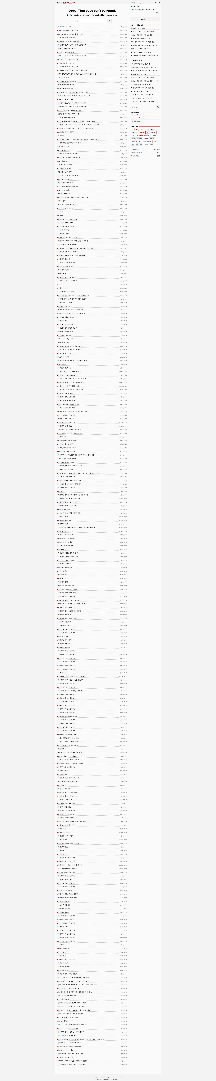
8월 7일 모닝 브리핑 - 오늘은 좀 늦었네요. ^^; (70, 157)
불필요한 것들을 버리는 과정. (66, 331)
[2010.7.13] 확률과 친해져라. (66, 1021)
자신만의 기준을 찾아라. (64, 564)
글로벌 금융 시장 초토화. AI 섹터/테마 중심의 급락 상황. (73, 92)
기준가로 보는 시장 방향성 (65, 426)
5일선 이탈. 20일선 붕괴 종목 (66, 585)
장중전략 (142, 132)
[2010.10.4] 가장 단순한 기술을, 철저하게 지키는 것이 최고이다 (75, 1010)
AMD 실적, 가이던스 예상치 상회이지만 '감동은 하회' (72, 56)
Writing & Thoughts (136, 121)
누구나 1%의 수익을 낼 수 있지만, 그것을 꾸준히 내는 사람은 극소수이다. (77, 527)
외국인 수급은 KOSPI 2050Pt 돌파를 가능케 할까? (72, 821)
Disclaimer (102, 1077)
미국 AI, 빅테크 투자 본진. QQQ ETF (68, 59)
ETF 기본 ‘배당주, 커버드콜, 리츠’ (141, 49)
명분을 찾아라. (62, 549)
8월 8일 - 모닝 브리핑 (64, 150)
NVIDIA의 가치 (62, 201)
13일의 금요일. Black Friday (65, 99)
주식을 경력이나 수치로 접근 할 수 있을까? (69, 611)
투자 (140, 141)
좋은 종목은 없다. (63, 952)
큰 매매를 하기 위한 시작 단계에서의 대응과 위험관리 (72, 299)
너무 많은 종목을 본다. (64, 509)
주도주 (151, 144)
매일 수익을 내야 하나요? (65, 640)
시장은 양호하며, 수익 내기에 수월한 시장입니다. (71, 763)
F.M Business (62, 364)
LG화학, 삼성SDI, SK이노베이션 (67, 448)
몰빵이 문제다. (62, 673)
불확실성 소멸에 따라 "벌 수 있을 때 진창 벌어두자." (71, 255)
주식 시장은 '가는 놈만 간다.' (65, 1057)
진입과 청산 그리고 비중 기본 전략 (67, 825)
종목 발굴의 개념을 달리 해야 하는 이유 (68, 778)
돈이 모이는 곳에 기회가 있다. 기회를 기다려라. (70, 390)
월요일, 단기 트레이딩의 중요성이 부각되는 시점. (71, 350)
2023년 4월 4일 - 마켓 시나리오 (67, 226)
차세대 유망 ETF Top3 (64, 27)
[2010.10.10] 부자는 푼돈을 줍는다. (67, 996)
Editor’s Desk (134, 115)
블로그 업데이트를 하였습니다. (66, 462)
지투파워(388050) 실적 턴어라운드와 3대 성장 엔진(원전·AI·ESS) (76, 128)
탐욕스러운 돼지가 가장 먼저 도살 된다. (68, 792)
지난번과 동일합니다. (64, 571)
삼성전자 (133, 135)
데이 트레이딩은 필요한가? (65, 615)
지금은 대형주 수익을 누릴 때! (66, 814)
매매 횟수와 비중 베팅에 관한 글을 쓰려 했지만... (71, 310)
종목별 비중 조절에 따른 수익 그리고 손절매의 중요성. (72, 379)
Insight (96, 1077)
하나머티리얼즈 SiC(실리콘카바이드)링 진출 (70, 433)
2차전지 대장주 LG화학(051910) (67, 458)
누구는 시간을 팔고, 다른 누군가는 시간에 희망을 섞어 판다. (74, 295)
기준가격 (146, 144)
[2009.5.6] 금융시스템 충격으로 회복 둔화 (69, 1046)
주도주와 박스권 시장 (64, 357)
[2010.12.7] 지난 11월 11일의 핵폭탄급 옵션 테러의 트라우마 (74, 981)
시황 (137, 129)
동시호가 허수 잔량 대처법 (65, 800)
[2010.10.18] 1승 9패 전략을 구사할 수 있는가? (71, 988)
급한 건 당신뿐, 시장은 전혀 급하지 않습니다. (70, 752)
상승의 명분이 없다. (63, 912)
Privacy (114, 1077)
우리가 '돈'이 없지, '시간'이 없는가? (67, 52)
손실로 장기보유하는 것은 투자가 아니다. (69, 760)
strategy (139, 138)
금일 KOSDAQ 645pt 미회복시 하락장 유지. (70, 865)
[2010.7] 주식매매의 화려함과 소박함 (68, 1017)
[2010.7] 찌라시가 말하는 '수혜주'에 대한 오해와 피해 (72, 1024)
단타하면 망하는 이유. (64, 270)
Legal (108, 1077)
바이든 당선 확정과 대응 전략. (66, 418)
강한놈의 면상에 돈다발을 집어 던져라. (68, 556)
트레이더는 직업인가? (64, 966)
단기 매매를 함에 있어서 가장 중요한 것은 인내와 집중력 (73, 495)
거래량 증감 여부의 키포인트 (65, 836)
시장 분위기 (61, 945)
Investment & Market (137, 118)
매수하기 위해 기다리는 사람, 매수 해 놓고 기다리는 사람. (73, 197)
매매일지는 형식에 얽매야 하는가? (67, 277)
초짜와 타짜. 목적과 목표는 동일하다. (68, 716)
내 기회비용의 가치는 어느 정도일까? (68, 204)
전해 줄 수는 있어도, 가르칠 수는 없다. (68, 281)
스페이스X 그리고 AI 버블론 (65, 88)
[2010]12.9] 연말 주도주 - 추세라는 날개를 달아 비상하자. (73, 977)
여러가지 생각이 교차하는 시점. (66, 535)
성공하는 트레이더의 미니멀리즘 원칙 (68, 796)
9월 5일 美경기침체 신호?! (65, 183)
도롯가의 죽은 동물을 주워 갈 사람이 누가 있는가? (71, 589)
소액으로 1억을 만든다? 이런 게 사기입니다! (69, 143)
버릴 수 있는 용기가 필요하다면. (66, 607)
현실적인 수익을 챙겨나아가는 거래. (67, 506)
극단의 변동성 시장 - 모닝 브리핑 (67, 81)
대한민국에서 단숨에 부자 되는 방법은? (68, 781)
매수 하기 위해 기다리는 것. (65, 306)
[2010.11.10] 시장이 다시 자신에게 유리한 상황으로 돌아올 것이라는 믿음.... (78, 985)
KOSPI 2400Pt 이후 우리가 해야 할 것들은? (70, 745)
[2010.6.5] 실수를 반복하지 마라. (67, 1035)
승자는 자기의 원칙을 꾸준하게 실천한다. (69, 404)
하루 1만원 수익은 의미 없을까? (66, 291)
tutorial (152, 138)
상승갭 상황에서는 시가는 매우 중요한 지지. (69, 484)
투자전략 (153, 132)
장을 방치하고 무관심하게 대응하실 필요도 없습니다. (72, 676)
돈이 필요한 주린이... (63, 321)
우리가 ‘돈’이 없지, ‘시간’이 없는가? (142, 52)
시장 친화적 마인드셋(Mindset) (66, 375)
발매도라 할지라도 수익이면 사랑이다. (68, 502)
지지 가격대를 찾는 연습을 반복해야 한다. (69, 498)
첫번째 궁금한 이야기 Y (64, 832)
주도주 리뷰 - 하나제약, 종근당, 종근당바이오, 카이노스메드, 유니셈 (76, 455)
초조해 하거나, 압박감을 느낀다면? (67, 803)
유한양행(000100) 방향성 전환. (67, 451)
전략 (141, 144)
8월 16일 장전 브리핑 (64, 194)
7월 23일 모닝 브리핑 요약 (65, 172)
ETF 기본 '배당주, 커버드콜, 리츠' (67, 48)
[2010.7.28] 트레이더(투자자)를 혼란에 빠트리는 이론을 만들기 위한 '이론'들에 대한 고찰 (82, 1039)
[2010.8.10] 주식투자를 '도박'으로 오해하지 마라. (71, 1014)
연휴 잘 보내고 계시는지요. (65, 890)
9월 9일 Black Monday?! (65, 179)
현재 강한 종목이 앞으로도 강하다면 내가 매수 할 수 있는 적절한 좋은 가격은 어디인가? (81, 473)
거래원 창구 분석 (62, 850)
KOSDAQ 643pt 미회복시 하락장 (67, 869)
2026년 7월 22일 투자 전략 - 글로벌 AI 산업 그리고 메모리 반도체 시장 (77, 74)
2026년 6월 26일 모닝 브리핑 (66, 85)
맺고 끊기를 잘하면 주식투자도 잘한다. (68, 600)
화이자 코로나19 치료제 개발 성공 (67, 408)
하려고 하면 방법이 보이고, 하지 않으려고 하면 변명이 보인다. (74, 106)
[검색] (109, 21)
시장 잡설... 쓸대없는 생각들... (66, 317)
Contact (157, 3)
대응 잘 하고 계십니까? (64, 948)
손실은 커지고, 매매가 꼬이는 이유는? (68, 734)
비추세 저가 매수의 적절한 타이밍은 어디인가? (70, 680)
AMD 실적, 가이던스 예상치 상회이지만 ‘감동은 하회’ (146, 56)
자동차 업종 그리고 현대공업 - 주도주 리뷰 (69, 429)
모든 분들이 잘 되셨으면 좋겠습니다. (67, 328)
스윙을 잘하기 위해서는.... (65, 368)
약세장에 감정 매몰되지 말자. (66, 698)
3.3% (59, 284)
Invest (133, 144)
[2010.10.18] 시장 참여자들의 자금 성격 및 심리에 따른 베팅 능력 (75, 992)
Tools (152, 3)
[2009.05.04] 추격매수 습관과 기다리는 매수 (70, 1054)
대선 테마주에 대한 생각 (64, 520)
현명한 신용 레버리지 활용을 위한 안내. (68, 843)
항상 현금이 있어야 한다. (64, 335)
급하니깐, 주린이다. (63, 230)
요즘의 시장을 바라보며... (65, 542)
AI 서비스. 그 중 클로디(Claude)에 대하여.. (69, 175)
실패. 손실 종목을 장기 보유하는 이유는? (69, 738)
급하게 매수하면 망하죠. (64, 622)
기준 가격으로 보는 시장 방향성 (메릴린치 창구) (70, 691)
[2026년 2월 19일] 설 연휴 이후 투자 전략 (69, 110)
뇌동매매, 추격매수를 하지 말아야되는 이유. (69, 480)
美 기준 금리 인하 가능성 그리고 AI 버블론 (69, 114)
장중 (155, 141)
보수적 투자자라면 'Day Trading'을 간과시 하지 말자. (72, 313)
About (133, 3)
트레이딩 (146, 138)
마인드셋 (141, 129)
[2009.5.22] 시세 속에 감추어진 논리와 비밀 (70, 1043)
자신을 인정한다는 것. (64, 517)
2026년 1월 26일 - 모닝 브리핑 (66, 117)
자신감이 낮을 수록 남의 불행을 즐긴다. (68, 593)
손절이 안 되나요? (63, 636)
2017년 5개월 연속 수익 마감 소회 (67, 756)
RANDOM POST (145, 19)
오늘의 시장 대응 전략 (64, 901)
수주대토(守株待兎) (63, 999)
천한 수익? (61, 749)
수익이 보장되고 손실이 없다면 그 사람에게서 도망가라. (73, 360)
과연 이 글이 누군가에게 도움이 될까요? (68, 237)
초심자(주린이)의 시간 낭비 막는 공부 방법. (69, 371)
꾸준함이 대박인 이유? (64, 963)
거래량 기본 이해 (62, 839)
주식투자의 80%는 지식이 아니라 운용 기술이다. (71, 382)
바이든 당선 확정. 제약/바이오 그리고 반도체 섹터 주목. (72, 411)
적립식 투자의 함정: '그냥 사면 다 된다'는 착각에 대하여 (72, 70)
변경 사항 (60, 215)
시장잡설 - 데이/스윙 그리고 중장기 (67, 244)
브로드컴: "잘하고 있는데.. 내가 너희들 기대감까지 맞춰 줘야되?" (75, 96)
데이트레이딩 (134, 141)
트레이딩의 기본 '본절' (64, 259)
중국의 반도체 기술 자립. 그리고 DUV (68, 67)
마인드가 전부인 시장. (64, 524)
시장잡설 (60, 491)
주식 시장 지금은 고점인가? (65, 469)
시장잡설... (61, 212)
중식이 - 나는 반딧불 (63, 342)
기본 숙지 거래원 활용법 (64, 807)
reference (134, 132)
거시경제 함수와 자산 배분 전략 (66, 38)
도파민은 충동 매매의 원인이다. (66, 132)
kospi (133, 138)
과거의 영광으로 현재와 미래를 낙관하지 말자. (70, 742)
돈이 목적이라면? (63, 288)
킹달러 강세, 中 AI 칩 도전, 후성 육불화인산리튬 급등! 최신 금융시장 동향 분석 (78, 139)
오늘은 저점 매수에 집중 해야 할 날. (67, 596)
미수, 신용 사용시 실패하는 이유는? (67, 440)
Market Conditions (147, 141)
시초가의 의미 (62, 785)
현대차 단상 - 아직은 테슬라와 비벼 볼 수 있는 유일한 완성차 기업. (75, 248)
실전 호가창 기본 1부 (63, 854)
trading (154, 135)
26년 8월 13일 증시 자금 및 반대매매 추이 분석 (70, 34)
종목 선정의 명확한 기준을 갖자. (66, 487)
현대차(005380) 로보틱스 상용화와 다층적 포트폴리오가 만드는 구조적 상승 (78, 125)
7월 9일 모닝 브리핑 (63, 77)
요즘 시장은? (61, 136)
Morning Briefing (150, 129)
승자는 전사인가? (63, 770)
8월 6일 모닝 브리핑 (63, 161)
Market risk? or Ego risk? (65, 339)
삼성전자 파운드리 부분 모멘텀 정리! (67, 154)
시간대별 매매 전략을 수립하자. (66, 444)
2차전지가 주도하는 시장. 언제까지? (67, 219)
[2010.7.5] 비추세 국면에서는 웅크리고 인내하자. (71, 1032)
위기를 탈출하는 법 (63, 578)
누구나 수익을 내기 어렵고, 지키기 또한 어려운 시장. (72, 1064)
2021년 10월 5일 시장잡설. (65, 302)
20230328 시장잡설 (64, 233)
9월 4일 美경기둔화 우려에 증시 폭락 (68, 186)
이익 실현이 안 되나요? (64, 644)
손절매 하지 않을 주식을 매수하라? (67, 618)
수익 (132, 129)
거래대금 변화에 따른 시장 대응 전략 (67, 252)
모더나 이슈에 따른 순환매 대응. (66, 397)
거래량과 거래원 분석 (64, 847)
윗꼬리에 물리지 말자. (64, 956)
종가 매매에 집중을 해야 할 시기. (66, 477)
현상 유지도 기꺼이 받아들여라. (66, 560)
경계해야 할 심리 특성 (64, 647)
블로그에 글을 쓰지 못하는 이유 (66, 263)
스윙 (137, 144)
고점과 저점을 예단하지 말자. (66, 393)
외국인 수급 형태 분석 (64, 789)
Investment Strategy (143, 135)
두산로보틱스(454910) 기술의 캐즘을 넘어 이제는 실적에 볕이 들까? (76, 121)
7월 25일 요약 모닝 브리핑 (65, 165)
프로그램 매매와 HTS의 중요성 (66, 858)
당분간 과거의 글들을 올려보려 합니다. (68, 553)
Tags (140, 3)
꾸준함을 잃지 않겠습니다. (65, 879)
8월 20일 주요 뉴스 (63, 146)
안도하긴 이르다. (62, 575)
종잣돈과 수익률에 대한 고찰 (65, 567)
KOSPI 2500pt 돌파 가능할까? (66, 223)
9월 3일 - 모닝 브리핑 (64, 190)
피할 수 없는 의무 (63, 927)
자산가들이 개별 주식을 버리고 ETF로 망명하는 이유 (72, 45)
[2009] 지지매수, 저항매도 (65, 1050)
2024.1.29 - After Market (65, 208)
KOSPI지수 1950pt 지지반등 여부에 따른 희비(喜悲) (72, 1061)
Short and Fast (62, 774)
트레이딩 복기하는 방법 (64, 353)
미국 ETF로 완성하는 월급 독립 (66, 63)
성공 (147, 132)
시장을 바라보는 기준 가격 (65, 625)
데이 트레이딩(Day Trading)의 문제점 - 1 (69, 897)
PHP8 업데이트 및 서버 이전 (66, 266)
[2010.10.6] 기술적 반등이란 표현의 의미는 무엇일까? (72, 1003)
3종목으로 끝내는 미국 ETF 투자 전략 (68, 30)
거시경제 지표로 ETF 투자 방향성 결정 (68, 41)
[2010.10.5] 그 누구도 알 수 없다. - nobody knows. (72, 1006)
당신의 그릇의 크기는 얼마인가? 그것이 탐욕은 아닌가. (72, 604)
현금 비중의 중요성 (63, 582)
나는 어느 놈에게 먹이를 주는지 (66, 538)
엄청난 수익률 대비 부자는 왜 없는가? (68, 974)
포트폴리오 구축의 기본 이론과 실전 (67, 818)
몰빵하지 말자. (62, 273)
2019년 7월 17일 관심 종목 (65, 545)
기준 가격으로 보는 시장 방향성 (66, 415)
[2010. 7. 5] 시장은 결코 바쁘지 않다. (68, 1028)
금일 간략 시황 (62, 437)
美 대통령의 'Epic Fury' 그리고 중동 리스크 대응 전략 (72, 103)
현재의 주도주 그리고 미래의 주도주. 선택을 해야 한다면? (73, 241)
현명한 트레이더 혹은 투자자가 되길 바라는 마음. (71, 346)
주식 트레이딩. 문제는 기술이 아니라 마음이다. (70, 466)
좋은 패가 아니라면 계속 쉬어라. (66, 872)
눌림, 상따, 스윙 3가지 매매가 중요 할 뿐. (69, 386)
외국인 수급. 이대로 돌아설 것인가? (67, 810)
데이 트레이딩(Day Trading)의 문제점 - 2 (69, 894)
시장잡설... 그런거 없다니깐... (66, 324)
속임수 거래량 (62, 829)
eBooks (147, 3)
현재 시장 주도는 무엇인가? (65, 531)
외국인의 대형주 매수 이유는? (66, 970)
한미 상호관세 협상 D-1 (64, 168)
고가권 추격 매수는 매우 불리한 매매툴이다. (69, 513)
